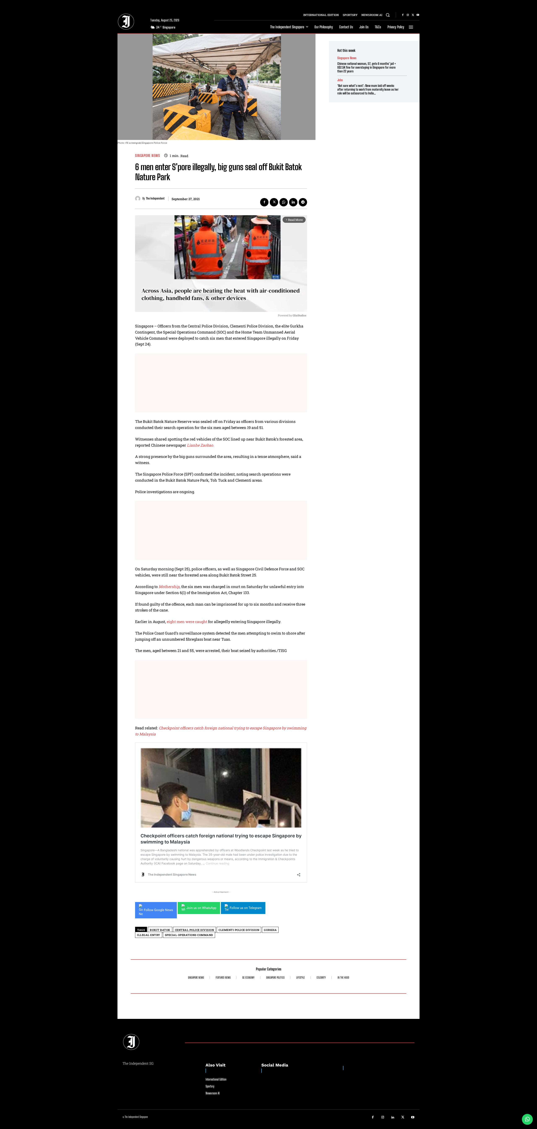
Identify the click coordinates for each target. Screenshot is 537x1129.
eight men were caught (186, 621)
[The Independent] (138, 198)
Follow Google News (158, 910)
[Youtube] (417, 15)
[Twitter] (412, 15)
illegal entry (148, 935)
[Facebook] (402, 15)
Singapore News (147, 155)
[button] (388, 15)
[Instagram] (407, 15)
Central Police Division (194, 930)
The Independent (155, 198)
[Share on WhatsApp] (527, 1119)
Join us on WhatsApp (201, 908)
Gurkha (270, 930)
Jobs (340, 80)
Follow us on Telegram (246, 908)
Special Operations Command (189, 935)
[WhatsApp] (283, 202)
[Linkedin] (293, 202)
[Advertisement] (221, 382)
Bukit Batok (160, 930)
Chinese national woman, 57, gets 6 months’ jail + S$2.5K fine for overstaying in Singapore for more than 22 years (366, 67)
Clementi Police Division (239, 930)
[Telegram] (303, 202)
